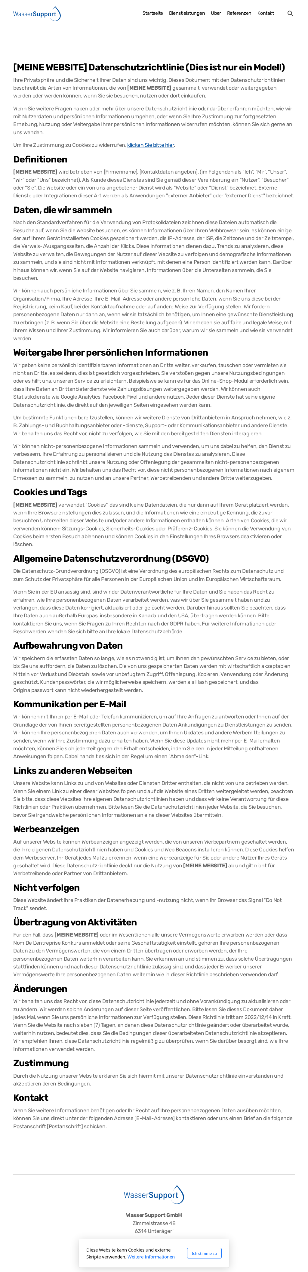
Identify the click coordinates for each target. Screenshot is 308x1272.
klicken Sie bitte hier (150, 145)
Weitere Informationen (151, 1257)
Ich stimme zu (204, 1253)
